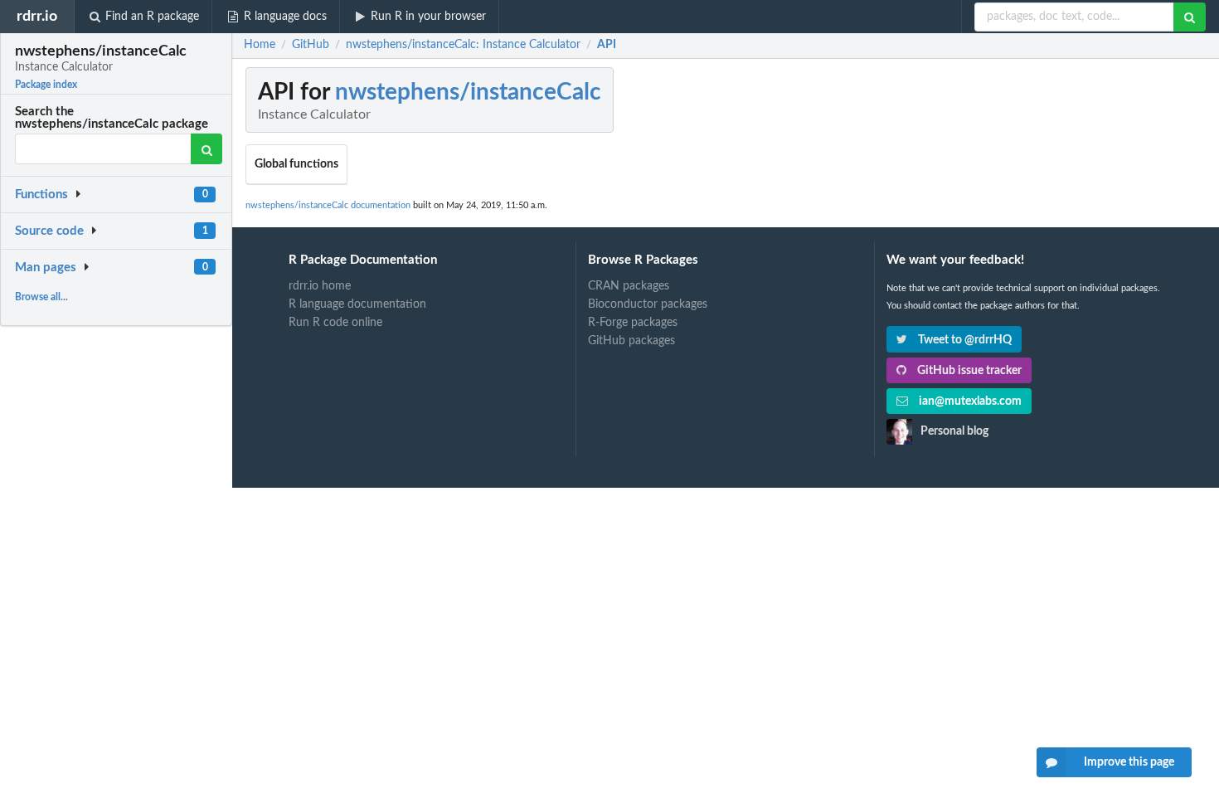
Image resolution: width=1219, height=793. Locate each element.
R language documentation (357, 304)
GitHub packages (631, 341)
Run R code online (335, 322)
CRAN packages (628, 286)
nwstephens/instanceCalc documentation (327, 205)
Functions (41, 194)
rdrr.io (37, 16)
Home (259, 45)
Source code (49, 231)
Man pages (45, 267)
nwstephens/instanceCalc (468, 92)
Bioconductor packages (647, 304)
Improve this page (1129, 762)
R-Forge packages (632, 322)
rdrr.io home (320, 286)
